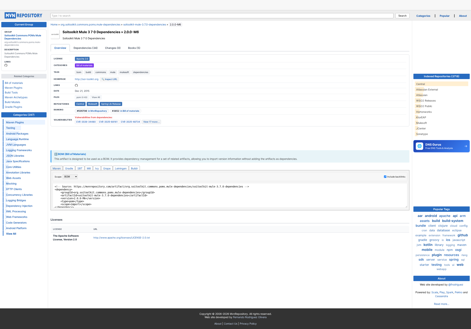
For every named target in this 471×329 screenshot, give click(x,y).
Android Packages (17, 133)
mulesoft (124, 72)
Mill (89, 168)
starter (425, 265)
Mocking (11, 183)
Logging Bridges (16, 200)
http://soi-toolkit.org (86, 79)
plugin (437, 255)
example (421, 235)
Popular (445, 15)
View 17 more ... (151, 121)
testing (437, 265)
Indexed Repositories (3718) (441, 76)
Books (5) (134, 47)
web (460, 265)
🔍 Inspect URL (109, 79)
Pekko (458, 292)
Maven (57, 168)
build (88, 72)
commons (100, 72)
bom (79, 72)
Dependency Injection (19, 205)
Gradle (69, 168)
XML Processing (16, 211)
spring (454, 259)
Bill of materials (14, 82)
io (443, 239)
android (431, 216)
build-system (452, 221)
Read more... (441, 303)
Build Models (12, 102)
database (444, 230)
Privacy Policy (248, 323)
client (432, 225)
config (463, 225)
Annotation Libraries (18, 172)
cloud (454, 225)
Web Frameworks (16, 216)
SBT (79, 168)
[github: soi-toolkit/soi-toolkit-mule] (76, 85)
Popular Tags (441, 209)
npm (450, 250)
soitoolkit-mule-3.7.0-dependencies (144, 24)
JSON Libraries (15, 155)
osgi (458, 250)
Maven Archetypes (16, 97)
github (463, 235)
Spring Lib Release (111, 103)
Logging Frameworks (19, 150)
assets (425, 221)
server (431, 259)
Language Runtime (17, 139)
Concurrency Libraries (19, 194)
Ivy (97, 168)
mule (112, 72)
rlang (464, 255)
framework (449, 235)
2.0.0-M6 (131, 32)
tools (447, 264)
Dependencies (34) (86, 47)
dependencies (140, 72)
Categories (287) (24, 114)
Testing (10, 127)
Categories (423, 15)
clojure (443, 225)
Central (80, 103)
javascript (459, 240)
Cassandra (441, 296)
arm (463, 216)
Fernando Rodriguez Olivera (250, 317)
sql (463, 259)
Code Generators (16, 222)
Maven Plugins (13, 87)
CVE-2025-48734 (130, 121)
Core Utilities (13, 166)
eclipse (457, 230)
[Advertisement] (235, 4)
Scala (434, 292)
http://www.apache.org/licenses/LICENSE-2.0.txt (121, 237)
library (440, 245)
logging (451, 244)
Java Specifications (18, 161)
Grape (107, 168)
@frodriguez (455, 284)
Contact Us (230, 323)
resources (452, 255)
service (442, 259)
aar (420, 216)
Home (54, 24)
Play (442, 292)
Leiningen (121, 168)
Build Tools (11, 92)
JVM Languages (16, 144)
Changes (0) (113, 47)
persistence (423, 255)
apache (445, 216)
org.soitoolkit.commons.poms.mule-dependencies (90, 24)
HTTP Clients (14, 189)
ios (448, 240)
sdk (422, 259)
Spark (449, 292)
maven (461, 245)
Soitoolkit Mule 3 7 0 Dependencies (91, 32)
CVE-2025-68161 (108, 121)
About (463, 15)
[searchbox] (222, 15)
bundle (421, 225)
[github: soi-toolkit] (5, 65)
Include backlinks (396, 176)
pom (82, 97)
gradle (423, 240)
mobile (427, 250)
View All (96, 97)
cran (425, 230)
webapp (442, 269)
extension (435, 235)
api (455, 216)
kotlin (428, 245)
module (440, 250)
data (432, 230)
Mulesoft (92, 103)
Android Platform (16, 228)
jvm (419, 245)
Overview (60, 47)
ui (453, 265)
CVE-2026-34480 (86, 121)
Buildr (134, 168)
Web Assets (13, 178)
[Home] (24, 17)
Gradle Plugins (13, 106)
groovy (434, 240)
